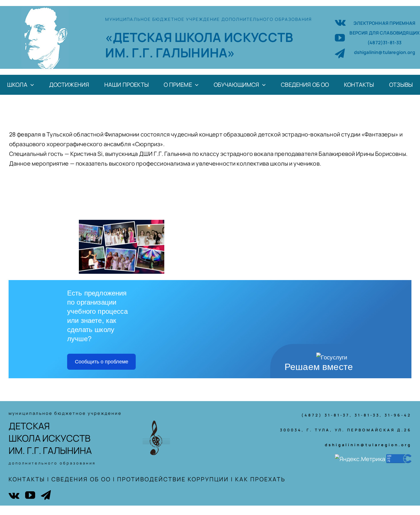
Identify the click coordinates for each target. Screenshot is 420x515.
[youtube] (340, 38)
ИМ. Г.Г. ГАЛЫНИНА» (170, 52)
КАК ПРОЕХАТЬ (260, 479)
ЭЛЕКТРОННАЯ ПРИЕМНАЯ (384, 23)
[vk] (340, 22)
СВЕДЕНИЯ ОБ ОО (81, 479)
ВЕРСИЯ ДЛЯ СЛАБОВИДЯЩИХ (384, 33)
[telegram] (340, 53)
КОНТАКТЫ (27, 479)
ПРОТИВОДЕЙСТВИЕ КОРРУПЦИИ (173, 479)
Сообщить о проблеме (101, 362)
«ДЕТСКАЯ (139, 37)
